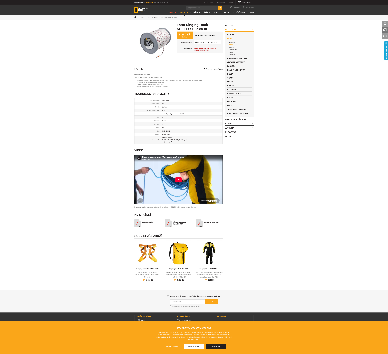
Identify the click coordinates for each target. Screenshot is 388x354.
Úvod (204, 2)
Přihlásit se (236, 7)
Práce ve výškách (201, 12)
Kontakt (385, 36)
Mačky (230, 82)
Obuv (229, 105)
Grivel (217, 12)
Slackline (232, 90)
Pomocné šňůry (233, 49)
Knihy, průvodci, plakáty (238, 113)
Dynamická (232, 42)
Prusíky (231, 52)
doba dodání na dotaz (202, 50)
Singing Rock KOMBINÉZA (209, 269)
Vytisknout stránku (385, 24)
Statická (231, 47)
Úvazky (230, 34)
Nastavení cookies (172, 346)
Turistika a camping (236, 109)
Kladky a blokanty (236, 70)
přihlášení (200, 35)
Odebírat (211, 301)
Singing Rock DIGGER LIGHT (147, 269)
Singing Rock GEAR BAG (178, 269)
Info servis (385, 30)
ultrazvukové (141, 86)
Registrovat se (249, 7)
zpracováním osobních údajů (190, 306)
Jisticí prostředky (236, 62)
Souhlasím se (186, 306)
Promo (230, 98)
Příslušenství (232, 54)
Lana (149, 17)
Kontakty (231, 2)
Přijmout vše (216, 346)
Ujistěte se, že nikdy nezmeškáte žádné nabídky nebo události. (195, 296)
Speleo (156, 17)
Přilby (230, 74)
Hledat (220, 8)
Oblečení (231, 101)
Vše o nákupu (221, 2)
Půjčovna (240, 12)
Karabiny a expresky (237, 58)
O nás (211, 2)
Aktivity (227, 12)
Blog (251, 12)
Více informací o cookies (191, 334)
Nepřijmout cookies (194, 346)
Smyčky (230, 86)
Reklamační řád (186, 320)
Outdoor (184, 12)
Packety (231, 66)
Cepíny (230, 78)
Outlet (172, 12)
